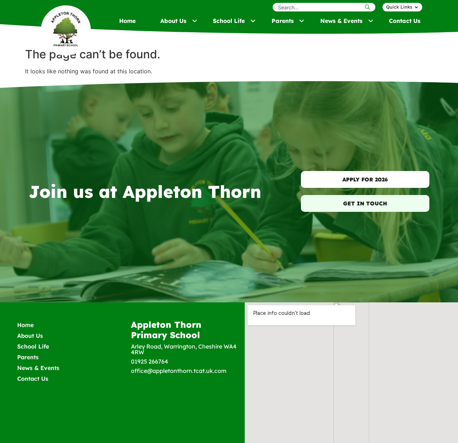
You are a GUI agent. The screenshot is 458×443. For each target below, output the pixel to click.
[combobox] (318, 7)
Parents (28, 357)
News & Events (38, 367)
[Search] (369, 7)
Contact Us (32, 378)
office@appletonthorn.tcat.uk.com (178, 370)
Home (25, 324)
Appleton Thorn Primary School (166, 329)
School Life (33, 346)
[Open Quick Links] (416, 7)
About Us (30, 335)
